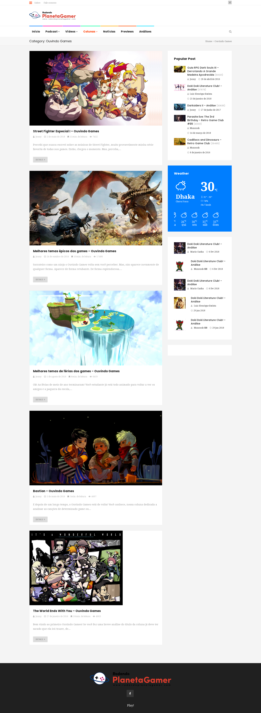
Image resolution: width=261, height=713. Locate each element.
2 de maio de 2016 (56, 496)
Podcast (51, 31)
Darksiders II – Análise (201, 105)
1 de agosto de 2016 (56, 376)
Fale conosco (50, 3)
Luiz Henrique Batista (201, 94)
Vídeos (70, 31)
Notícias (109, 31)
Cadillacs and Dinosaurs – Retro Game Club (204, 141)
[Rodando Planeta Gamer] (52, 16)
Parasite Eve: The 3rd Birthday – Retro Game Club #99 (205, 120)
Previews (127, 31)
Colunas (89, 31)
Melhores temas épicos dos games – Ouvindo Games (74, 251)
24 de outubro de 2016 (58, 256)
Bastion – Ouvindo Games (53, 491)
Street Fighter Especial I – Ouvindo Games (66, 131)
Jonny (193, 79)
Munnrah (195, 128)
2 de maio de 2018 (56, 136)
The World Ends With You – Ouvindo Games (67, 611)
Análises (145, 31)
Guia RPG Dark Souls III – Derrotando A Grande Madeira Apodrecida (203, 71)
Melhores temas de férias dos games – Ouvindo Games (76, 371)
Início (36, 31)
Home (208, 41)
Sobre (37, 3)
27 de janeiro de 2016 (57, 616)
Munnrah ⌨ (200, 269)
